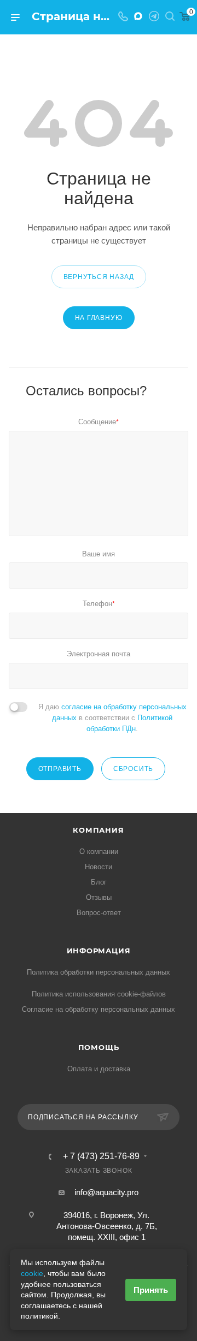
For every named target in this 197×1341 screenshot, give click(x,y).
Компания (98, 830)
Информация (99, 950)
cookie (32, 1273)
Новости (98, 867)
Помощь (98, 1047)
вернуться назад (98, 277)
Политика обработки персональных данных (98, 972)
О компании (98, 851)
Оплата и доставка (98, 1069)
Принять (151, 1290)
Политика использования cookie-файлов (99, 994)
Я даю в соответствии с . (112, 718)
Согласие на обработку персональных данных (98, 1009)
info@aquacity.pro (106, 1192)
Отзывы (99, 897)
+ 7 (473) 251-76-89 (101, 1156)
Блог (99, 882)
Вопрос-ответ (99, 913)
